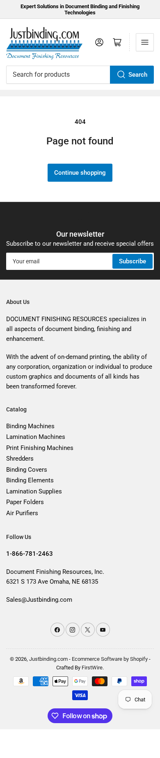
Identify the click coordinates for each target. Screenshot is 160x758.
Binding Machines (30, 426)
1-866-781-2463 (29, 553)
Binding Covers (26, 469)
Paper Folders (25, 502)
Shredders (20, 458)
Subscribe (132, 261)
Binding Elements (30, 480)
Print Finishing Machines (39, 448)
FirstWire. (93, 667)
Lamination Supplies (34, 491)
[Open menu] (145, 42)
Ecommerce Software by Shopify (110, 659)
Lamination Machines (35, 437)
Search (137, 74)
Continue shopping (80, 172)
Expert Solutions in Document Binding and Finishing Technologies (80, 9)
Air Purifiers (22, 513)
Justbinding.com (48, 659)
